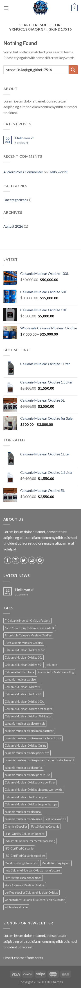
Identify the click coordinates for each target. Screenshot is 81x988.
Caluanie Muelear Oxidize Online (25, 745)
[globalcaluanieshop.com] (40, 8)
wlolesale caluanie (16, 907)
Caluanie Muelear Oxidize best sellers (28, 709)
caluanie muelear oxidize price (24, 767)
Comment (21, 142)
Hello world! (24, 138)
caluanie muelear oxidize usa (23, 812)
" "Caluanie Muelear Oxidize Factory (27, 620)
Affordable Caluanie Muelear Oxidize (28, 635)
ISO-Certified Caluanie (19, 848)
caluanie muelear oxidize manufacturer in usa (33, 738)
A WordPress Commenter (23, 172)
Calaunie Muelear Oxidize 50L (23, 665)
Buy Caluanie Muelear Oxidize (24, 643)
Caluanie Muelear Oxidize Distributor (28, 716)
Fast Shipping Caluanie (45, 826)
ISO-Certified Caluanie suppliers (25, 855)
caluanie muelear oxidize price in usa (27, 775)
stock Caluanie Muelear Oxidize (25, 885)
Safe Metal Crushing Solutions (23, 878)
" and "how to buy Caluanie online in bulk (30, 628)
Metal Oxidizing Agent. (56, 863)
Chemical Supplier (16, 826)
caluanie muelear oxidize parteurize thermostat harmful (39, 760)
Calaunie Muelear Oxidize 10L (23, 657)
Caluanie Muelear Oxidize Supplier (26, 797)
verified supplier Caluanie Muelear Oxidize (31, 892)
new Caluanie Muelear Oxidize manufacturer (33, 870)
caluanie (51, 665)
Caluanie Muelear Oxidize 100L (24, 701)
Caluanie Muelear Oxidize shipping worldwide (34, 789)
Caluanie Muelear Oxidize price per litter (30, 782)
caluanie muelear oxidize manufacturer (29, 731)
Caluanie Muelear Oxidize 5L (23, 687)
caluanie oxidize (56, 819)
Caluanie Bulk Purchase (19, 672)
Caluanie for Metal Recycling (56, 672)
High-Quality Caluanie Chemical (25, 834)
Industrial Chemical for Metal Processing (30, 841)
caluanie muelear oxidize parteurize (27, 753)
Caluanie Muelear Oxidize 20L (23, 694)
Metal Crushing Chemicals (21, 863)
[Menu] (6, 7)
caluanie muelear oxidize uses (23, 819)
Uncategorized (15, 200)
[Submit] (73, 69)
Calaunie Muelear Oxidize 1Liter (25, 650)
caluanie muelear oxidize (20, 679)
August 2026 (13, 226)
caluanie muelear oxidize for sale (25, 723)
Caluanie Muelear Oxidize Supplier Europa (31, 804)
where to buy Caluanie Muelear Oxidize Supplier (35, 900)
